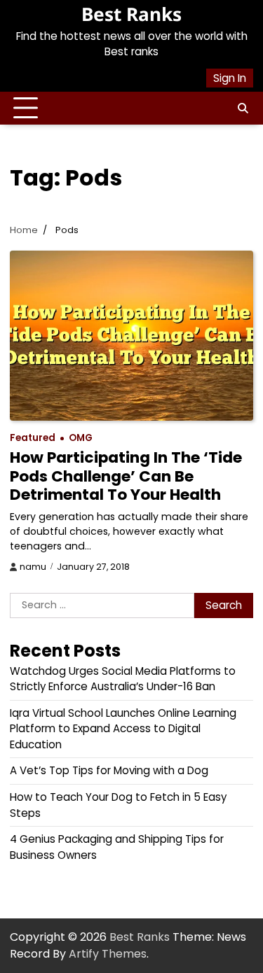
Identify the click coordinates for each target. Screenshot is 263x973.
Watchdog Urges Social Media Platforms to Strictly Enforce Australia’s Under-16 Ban (123, 679)
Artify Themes (108, 954)
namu (33, 567)
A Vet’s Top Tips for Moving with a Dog (109, 770)
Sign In (229, 78)
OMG (81, 437)
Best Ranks (131, 14)
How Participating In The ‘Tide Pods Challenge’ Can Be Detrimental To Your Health (126, 476)
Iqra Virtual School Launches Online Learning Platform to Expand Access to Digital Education (123, 729)
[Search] (242, 108)
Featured (32, 437)
